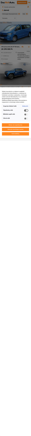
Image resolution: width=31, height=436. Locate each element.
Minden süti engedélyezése (15, 124)
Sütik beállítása (15, 133)
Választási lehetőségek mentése (15, 129)
